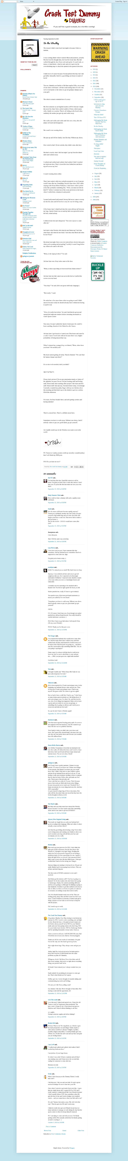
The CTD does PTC (100, 117)
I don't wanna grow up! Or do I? (100, 100)
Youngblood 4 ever (28, 232)
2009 (94, 197)
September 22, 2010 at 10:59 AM (57, 838)
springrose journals (28, 256)
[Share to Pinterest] (83, 467)
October (97, 94)
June (95, 179)
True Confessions (27, 142)
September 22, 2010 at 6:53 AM (57, 713)
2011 (94, 83)
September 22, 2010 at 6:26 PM (57, 1038)
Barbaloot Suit (27, 238)
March (96, 187)
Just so (25, 165)
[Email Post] (71, 466)
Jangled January (27, 227)
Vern (49, 669)
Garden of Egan (27, 126)
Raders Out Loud (28, 246)
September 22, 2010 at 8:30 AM (57, 756)
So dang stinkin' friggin (98, 144)
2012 (94, 80)
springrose (51, 763)
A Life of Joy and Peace (29, 136)
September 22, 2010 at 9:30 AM (57, 813)
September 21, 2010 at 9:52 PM (57, 561)
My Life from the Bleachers (28, 117)
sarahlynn (51, 567)
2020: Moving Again (28, 103)
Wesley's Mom (27, 141)
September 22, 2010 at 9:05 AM (57, 797)
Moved (25, 180)
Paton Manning (27, 186)
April (96, 185)
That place (97, 148)
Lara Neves (51, 548)
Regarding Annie (27, 184)
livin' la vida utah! (28, 225)
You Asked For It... (28, 191)
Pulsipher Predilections (29, 253)
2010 (94, 86)
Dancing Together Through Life (28, 213)
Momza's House (27, 102)
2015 (94, 72)
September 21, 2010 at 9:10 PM (57, 526)
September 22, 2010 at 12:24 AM (57, 663)
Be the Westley (98, 126)
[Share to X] (79, 467)
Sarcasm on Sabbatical (29, 193)
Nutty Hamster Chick (54, 495)
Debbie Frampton (102, 241)
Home (22, 33)
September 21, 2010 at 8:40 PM (57, 489)
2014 (94, 75)
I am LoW (51, 1044)
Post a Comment (51, 1126)
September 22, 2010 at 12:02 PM (57, 993)
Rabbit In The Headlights (27, 133)
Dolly (49, 1074)
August (96, 173)
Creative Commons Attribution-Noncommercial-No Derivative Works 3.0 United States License (98, 247)
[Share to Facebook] (81, 467)
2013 (94, 78)
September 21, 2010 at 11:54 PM (57, 629)
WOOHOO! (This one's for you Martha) (99, 105)
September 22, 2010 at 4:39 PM (57, 1017)
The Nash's (51, 804)
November (97, 91)
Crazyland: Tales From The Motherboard (29, 158)
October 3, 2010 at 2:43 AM (56, 1122)
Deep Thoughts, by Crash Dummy (99, 164)
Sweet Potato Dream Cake (30, 97)
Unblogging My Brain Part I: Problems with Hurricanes (100, 135)
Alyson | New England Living (57, 819)
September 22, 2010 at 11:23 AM (57, 909)
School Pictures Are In (29, 234)
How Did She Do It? (28, 167)
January (96, 193)
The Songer (51, 636)
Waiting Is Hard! (27, 201)
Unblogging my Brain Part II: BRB (100, 130)
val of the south (52, 1000)
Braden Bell (51, 1023)
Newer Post (47, 1130)
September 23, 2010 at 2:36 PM (57, 1067)
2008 (94, 199)
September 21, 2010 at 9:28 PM (57, 541)
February (97, 190)
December (97, 89)
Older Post (81, 1130)
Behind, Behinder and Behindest (100, 140)
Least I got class (99, 151)
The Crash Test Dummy (55, 915)
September (97, 97)
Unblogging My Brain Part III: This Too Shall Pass (100, 121)
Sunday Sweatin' (99, 161)
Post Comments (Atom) (58, 1134)
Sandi (49, 509)
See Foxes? (26, 206)
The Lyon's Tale (27, 108)
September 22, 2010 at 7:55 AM (57, 739)
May (96, 182)
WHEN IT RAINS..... (29, 128)
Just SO (50, 478)
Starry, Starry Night (28, 160)
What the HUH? (99, 114)
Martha (50, 845)
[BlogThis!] (77, 467)
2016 (94, 69)
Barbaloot (51, 720)
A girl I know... (26, 173)
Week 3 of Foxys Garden (29, 207)
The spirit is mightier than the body (100, 157)
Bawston (96, 154)
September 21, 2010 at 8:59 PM (57, 502)
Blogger (72, 1148)
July (95, 176)
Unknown (51, 683)
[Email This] (75, 467)
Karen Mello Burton (54, 745)
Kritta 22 (25, 178)
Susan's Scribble (27, 172)
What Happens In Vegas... (30, 248)
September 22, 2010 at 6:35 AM (57, 676)
